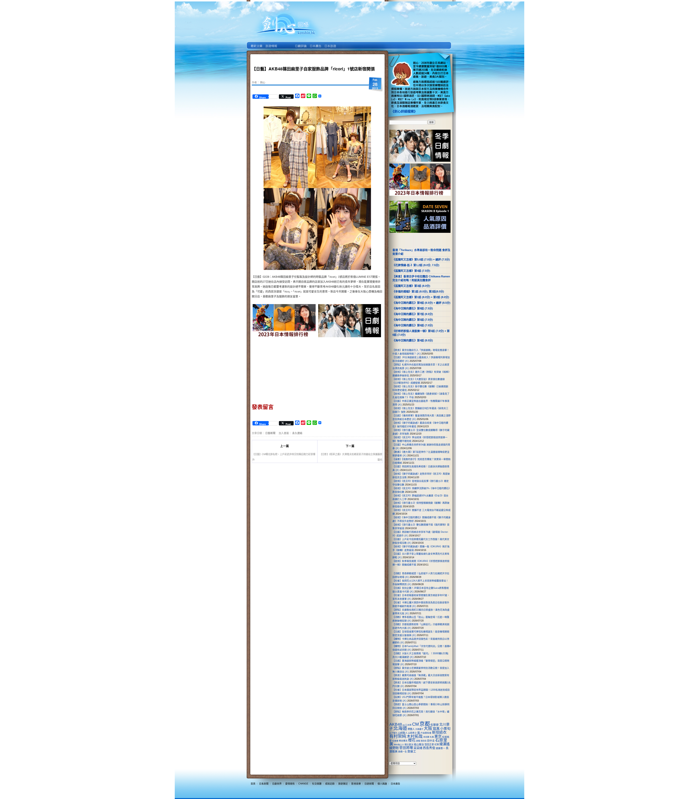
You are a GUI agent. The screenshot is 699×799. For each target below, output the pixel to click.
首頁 (253, 783)
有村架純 (397, 736)
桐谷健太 (403, 741)
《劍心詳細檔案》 (404, 111)
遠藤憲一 (440, 748)
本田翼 (426, 737)
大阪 (428, 728)
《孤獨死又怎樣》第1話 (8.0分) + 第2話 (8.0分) (420, 297)
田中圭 (431, 740)
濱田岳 (423, 741)
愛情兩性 (290, 783)
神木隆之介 (399, 745)
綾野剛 (394, 748)
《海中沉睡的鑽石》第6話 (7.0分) (412, 325)
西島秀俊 (429, 748)
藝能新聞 (271, 43)
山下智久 (393, 733)
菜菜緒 (418, 748)
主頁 (256, 43)
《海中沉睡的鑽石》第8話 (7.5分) (412, 308)
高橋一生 (402, 751)
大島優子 (419, 729)
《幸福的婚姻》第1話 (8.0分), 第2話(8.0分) (418, 291)
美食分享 (344, 43)
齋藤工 (411, 751)
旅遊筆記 (343, 783)
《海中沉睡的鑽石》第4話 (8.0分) (412, 340)
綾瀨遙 (444, 744)
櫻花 (411, 740)
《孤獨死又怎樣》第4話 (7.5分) (411, 270)
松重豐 (395, 741)
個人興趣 (382, 783)
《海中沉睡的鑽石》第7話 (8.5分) (412, 314)
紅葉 (437, 744)
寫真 (436, 729)
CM (415, 724)
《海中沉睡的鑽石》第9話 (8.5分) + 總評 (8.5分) (421, 302)
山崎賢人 (402, 733)
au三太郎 (407, 725)
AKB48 (395, 724)
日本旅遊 (330, 43)
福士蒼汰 (408, 744)
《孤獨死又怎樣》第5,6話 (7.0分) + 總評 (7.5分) (421, 259)
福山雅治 (419, 744)
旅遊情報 (285, 43)
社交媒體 (316, 783)
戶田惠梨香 (425, 733)
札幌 (432, 737)
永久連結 (297, 433)
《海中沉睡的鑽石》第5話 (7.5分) (412, 319)
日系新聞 (263, 783)
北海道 (400, 728)
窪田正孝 (429, 744)
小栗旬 (445, 729)
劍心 (262, 82)
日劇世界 (300, 43)
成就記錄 (330, 783)
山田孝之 (412, 733)
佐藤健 (435, 724)
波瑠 (418, 741)
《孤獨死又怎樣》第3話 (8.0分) (411, 285)
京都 (424, 724)
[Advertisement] (284, 369)
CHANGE (303, 783)
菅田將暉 (406, 748)
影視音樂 (356, 783)
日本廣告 (315, 43)
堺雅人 (411, 729)
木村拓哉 (415, 736)
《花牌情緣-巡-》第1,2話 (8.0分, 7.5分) (415, 265)
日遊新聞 (369, 783)
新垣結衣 (439, 732)
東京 (438, 736)
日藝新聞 (270, 433)
